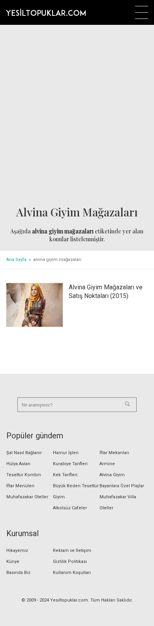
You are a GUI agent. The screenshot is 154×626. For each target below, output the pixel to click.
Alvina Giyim (112, 474)
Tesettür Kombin (23, 474)
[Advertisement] (77, 116)
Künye (12, 561)
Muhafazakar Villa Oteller (118, 502)
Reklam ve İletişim (72, 550)
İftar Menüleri (20, 485)
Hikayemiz (17, 550)
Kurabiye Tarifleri (70, 463)
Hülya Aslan (18, 463)
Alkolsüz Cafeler (70, 507)
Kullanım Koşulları (72, 572)
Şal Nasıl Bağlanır (24, 452)
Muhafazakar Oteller (27, 496)
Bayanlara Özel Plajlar (122, 485)
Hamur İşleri (66, 452)
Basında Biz (18, 572)
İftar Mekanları (114, 452)
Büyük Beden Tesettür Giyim (76, 491)
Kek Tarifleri (65, 474)
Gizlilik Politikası (70, 561)
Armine (107, 463)
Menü (141, 12)
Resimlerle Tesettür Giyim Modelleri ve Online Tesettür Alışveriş (46, 12)
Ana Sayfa (16, 259)
